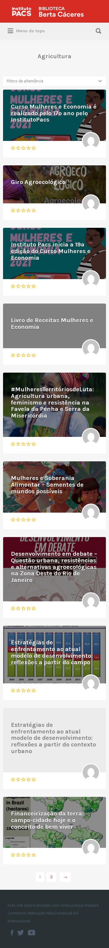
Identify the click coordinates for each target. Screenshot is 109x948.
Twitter (20, 932)
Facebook (12, 932)
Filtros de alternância (25, 81)
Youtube (31, 932)
